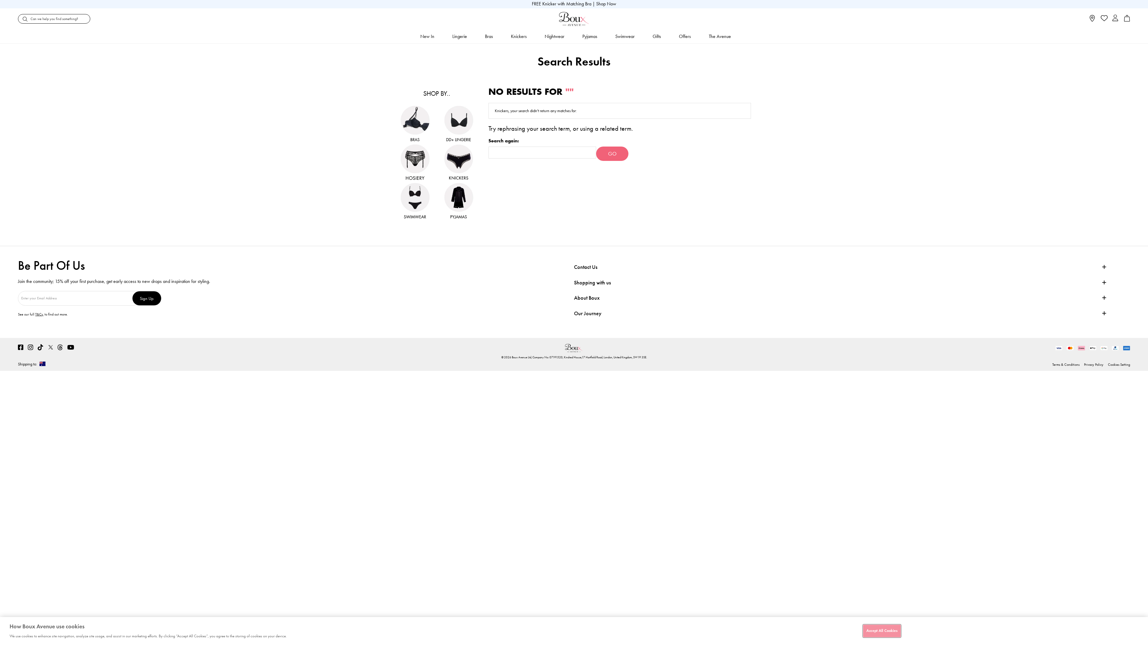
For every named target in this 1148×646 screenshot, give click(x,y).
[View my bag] (1127, 20)
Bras (489, 36)
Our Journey (588, 313)
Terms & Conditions (1066, 364)
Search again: (503, 141)
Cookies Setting (1119, 364)
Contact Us (585, 267)
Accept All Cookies (881, 630)
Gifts (657, 36)
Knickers (519, 36)
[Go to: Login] (1115, 19)
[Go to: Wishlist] (1103, 19)
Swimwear (625, 36)
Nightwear (554, 36)
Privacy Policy (1093, 364)
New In (427, 36)
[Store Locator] (1092, 20)
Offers (685, 36)
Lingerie (459, 36)
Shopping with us (592, 282)
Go (612, 153)
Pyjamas (589, 36)
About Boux (587, 298)
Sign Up (147, 298)
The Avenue (720, 36)
